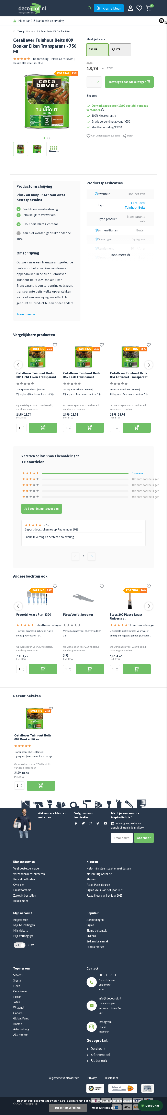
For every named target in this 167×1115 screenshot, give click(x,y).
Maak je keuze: (96, 39)
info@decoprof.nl (110, 998)
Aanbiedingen (95, 919)
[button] (44, 138)
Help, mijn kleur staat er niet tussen (109, 868)
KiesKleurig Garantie (99, 874)
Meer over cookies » (103, 1107)
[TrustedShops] (95, 1088)
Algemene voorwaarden (64, 1078)
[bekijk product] (43, 428)
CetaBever (66, 59)
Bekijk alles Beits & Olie (28, 63)
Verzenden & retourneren (29, 874)
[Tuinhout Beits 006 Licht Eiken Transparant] (36, 357)
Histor (17, 996)
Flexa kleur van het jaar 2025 (104, 895)
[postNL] (122, 1088)
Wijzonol (18, 1007)
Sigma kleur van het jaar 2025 (105, 890)
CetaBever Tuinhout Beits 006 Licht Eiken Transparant (36, 375)
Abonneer (144, 838)
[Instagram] (90, 823)
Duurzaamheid (22, 890)
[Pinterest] (98, 823)
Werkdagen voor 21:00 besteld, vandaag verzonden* (51, 20)
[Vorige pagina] (75, 557)
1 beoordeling (39, 59)
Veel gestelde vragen (26, 868)
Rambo (17, 1024)
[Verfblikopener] (83, 598)
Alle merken (20, 1034)
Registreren (20, 919)
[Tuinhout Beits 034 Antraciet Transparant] (130, 357)
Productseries (95, 947)
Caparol (18, 1013)
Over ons (18, 884)
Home (29, 31)
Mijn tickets (20, 930)
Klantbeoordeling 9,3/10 (107, 127)
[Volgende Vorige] (92, 557)
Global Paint (21, 1018)
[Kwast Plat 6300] (36, 598)
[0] (147, 8)
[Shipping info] (103, 110)
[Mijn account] (130, 8)
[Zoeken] (89, 8)
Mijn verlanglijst (23, 936)
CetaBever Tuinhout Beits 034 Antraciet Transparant (129, 375)
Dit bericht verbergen (68, 1107)
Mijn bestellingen (24, 925)
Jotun (16, 1002)
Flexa (16, 986)
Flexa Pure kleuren (98, 884)
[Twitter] (83, 823)
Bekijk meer (20, 901)
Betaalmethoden (24, 879)
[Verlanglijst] (139, 8)
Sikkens (91, 936)
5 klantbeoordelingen (48, 625)
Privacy (92, 1078)
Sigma (90, 925)
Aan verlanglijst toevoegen (105, 135)
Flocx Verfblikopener (78, 614)
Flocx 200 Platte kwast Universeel (126, 616)
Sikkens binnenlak (98, 941)
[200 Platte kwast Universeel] (130, 598)
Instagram (105, 1022)
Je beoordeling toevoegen (41, 508)
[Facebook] (76, 823)
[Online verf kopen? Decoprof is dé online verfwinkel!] (32, 8)
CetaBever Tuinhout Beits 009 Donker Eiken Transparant (33, 738)
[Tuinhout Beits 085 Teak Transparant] (83, 357)
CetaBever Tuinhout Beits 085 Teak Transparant (81, 375)
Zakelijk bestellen (24, 895)
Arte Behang (21, 1029)
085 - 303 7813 (107, 975)
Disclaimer (111, 1078)
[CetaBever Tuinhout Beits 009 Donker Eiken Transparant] (34, 718)
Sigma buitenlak (97, 930)
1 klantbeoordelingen (141, 625)
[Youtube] (105, 823)
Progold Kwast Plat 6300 (33, 614)
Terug (20, 31)
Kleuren (91, 879)
